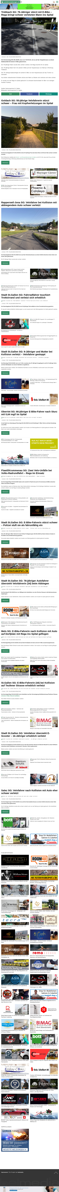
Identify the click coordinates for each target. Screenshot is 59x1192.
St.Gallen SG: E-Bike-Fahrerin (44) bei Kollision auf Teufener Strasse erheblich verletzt (28, 684)
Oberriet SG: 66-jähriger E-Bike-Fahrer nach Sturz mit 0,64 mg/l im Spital (29, 413)
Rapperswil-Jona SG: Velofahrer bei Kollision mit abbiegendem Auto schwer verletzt (29, 204)
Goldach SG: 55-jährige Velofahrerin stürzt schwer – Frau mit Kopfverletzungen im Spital (27, 102)
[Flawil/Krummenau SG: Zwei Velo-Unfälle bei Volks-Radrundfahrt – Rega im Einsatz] (29, 476)
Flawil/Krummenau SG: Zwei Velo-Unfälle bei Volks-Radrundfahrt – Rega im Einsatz (26, 472)
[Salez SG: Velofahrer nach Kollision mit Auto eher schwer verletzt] (29, 796)
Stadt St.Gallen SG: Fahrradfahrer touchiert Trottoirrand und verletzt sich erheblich (25, 296)
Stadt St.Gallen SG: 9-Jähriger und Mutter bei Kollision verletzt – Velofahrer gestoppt (26, 353)
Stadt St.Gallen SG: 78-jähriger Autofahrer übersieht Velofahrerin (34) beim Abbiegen (25, 582)
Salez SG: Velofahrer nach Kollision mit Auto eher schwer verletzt (29, 792)
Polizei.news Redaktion (15, 56)
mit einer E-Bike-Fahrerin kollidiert (10, 695)
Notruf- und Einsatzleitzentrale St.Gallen (26, 157)
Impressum (4, 1172)
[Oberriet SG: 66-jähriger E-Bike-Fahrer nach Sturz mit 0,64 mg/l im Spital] (29, 417)
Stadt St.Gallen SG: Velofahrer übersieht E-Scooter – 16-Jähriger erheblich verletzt (25, 734)
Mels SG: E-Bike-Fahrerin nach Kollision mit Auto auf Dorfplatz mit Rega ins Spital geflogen (29, 632)
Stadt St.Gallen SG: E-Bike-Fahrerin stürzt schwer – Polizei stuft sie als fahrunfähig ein (29, 524)
